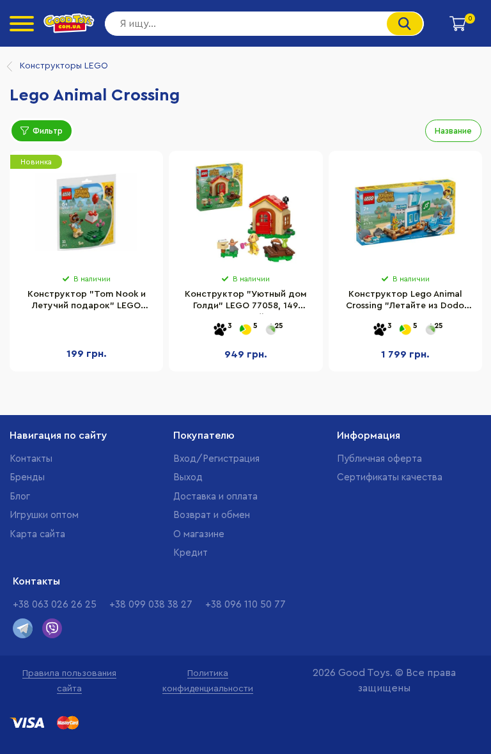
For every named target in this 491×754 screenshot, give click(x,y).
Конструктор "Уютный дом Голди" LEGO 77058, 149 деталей (246, 302)
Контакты (31, 459)
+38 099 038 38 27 (150, 604)
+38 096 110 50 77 (245, 604)
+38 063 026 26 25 (55, 604)
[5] (245, 330)
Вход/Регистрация (216, 459)
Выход (188, 477)
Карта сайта (37, 534)
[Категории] (22, 23)
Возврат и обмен (211, 515)
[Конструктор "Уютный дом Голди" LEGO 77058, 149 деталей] (245, 212)
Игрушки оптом (44, 515)
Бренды (27, 477)
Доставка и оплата (215, 496)
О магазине (198, 534)
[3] (220, 330)
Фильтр (48, 131)
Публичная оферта (379, 459)
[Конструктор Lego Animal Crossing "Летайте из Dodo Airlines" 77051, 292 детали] (405, 212)
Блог (20, 496)
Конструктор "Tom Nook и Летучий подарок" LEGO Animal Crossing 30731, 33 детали (86, 302)
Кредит (190, 553)
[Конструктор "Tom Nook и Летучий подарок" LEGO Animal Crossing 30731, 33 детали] (86, 212)
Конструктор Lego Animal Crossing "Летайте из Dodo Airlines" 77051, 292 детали (405, 302)
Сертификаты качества (389, 477)
